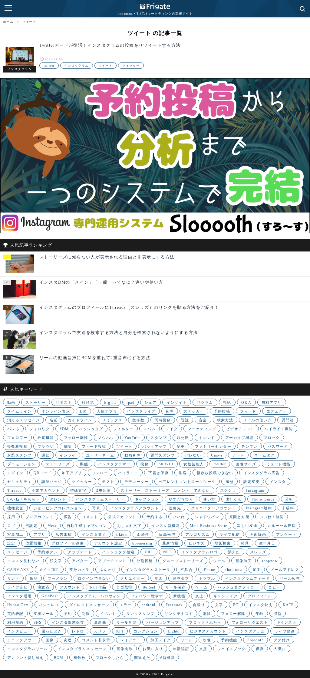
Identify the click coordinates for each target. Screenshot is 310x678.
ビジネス (197, 543)
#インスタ (287, 622)
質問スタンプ (162, 455)
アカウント (70, 587)
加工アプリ (72, 473)
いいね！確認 (271, 517)
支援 (203, 649)
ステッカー (194, 411)
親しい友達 (247, 526)
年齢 (260, 614)
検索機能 (46, 438)
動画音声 (132, 455)
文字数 (138, 420)
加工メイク (160, 640)
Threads (14, 490)
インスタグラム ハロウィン (94, 596)
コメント (90, 517)
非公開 (183, 438)
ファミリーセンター (213, 446)
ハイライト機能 (279, 429)
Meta (52, 526)
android (149, 605)
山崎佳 (143, 534)
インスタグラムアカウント (134, 508)
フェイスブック (231, 649)
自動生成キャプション (87, 526)
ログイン (15, 473)
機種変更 (15, 508)
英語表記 (15, 614)
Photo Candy (263, 499)
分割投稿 (145, 561)
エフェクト (276, 411)
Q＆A (246, 402)
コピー (274, 587)
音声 (170, 411)
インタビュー (19, 631)
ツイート (106, 65)
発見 (245, 543)
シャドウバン (207, 517)
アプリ (40, 534)
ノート (238, 455)
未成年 (288, 508)
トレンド (207, 438)
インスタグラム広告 (261, 473)
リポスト (64, 402)
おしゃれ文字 (129, 526)
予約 (68, 614)
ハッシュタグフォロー (238, 587)
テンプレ (249, 446)
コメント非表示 (96, 640)
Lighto (174, 631)
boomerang (142, 543)
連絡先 (175, 508)
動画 (11, 402)
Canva (216, 455)
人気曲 (280, 649)
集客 (183, 473)
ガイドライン (80, 420)
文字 (219, 605)
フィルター (123, 429)
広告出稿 (64, 534)
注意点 (44, 587)
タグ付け (282, 640)
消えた (234, 552)
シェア (150, 402)
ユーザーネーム (100, 455)
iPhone (209, 570)
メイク (172, 429)
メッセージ (17, 552)
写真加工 (15, 534)
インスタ (278, 482)
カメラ (100, 631)
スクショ (228, 490)
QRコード (43, 473)
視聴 (227, 402)
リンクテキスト (179, 614)
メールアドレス (285, 570)
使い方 (209, 499)
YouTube (132, 438)
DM (83, 411)
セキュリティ (19, 482)
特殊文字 (78, 490)
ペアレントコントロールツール (187, 482)
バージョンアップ (163, 622)
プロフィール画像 (67, 543)
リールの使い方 (257, 420)
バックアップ (154, 446)
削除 (207, 614)
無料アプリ (272, 402)
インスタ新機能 (165, 526)
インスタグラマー (114, 464)
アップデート (80, 552)
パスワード (278, 446)
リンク (13, 578)
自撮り (199, 605)
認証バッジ (51, 482)
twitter (49, 65)
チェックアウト (21, 640)
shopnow (270, 561)
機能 (84, 464)
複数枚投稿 (17, 446)
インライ (68, 455)
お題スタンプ (19, 455)
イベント (108, 614)
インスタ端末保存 (68, 622)
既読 (185, 420)
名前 (54, 420)
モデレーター (136, 482)
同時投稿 (163, 420)
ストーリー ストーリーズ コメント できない (165, 490)
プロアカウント (39, 517)
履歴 (230, 482)
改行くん (234, 499)
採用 (11, 517)
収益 (278, 614)
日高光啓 (167, 534)
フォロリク (39, 429)
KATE (288, 605)
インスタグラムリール (27, 649)
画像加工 (244, 561)
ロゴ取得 (124, 587)
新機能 (179, 596)
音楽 (203, 420)
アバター (80, 561)
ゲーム (202, 587)
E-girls (110, 402)
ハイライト (128, 473)
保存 (260, 649)
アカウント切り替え (25, 658)
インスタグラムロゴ (199, 552)
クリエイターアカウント (213, 508)
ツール (219, 561)
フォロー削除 (76, 438)
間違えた (142, 658)
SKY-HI (166, 464)
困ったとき (51, 631)
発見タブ (181, 578)
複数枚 (80, 658)
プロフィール (260, 596)
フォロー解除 (233, 614)
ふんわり (108, 570)
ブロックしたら (110, 658)
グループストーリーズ (183, 561)
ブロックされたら (205, 622)
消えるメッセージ (23, 420)
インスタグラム (76, 65)
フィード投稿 (94, 446)
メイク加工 (49, 570)
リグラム (205, 402)
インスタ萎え (94, 534)
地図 (159, 578)
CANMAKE (18, 570)
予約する (155, 517)
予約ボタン (48, 552)
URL (149, 552)
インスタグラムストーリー (100, 499)
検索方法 (225, 420)
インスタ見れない (23, 561)
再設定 (31, 526)
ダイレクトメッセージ (89, 605)
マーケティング (202, 429)
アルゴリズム (197, 534)
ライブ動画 (285, 631)
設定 (11, 543)
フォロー (100, 473)
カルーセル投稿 (281, 526)
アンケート (286, 534)
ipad (130, 402)
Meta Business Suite (208, 526)
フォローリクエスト (250, 622)
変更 (181, 446)
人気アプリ (107, 411)
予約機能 (229, 640)
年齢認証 (181, 649)
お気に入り (153, 649)
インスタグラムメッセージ (82, 649)
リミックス (112, 420)
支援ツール (44, 614)
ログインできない (94, 578)
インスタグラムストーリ (148, 570)
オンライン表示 (55, 411)
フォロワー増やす (147, 596)
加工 (257, 570)
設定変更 (251, 482)
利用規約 (15, 622)
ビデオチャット (240, 429)
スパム (149, 429)
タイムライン (19, 411)
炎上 (199, 596)
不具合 (186, 570)
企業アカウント (46, 490)
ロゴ (11, 526)
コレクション (146, 631)
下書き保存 (158, 473)
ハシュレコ (49, 605)
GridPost (49, 596)
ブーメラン (58, 578)
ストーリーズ (58, 464)
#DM (64, 429)
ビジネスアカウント (208, 631)
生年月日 (267, 543)
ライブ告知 (17, 587)
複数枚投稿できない (215, 473)
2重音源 (103, 490)
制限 (86, 614)
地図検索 (223, 543)
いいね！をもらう (23, 499)
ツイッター (131, 65)
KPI (120, 631)
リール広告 (290, 578)
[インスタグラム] (19, 56)
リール (187, 640)
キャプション (147, 499)
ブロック (272, 438)
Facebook (174, 605)
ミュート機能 (278, 464)
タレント (58, 499)
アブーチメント (112, 561)
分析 (289, 499)
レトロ (78, 631)
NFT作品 (98, 587)
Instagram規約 (259, 508)
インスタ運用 (19, 596)
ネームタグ (264, 455)
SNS (38, 622)
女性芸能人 (193, 464)
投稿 (144, 464)
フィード (248, 411)
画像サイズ (246, 464)
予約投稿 (222, 411)
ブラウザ (46, 446)
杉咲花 (88, 402)
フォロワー (17, 438)
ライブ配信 (229, 534)
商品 (33, 578)
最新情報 (170, 543)
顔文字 (56, 561)
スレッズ (258, 552)
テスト (108, 482)
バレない (193, 455)
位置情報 (33, 543)
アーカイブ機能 (239, 438)
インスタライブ (141, 411)
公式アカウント (122, 517)
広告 (68, 517)
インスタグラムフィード (247, 578)
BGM (59, 658)
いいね (179, 517)
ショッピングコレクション (58, 508)
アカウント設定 (108, 543)
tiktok (121, 534)
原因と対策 (239, 517)
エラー (126, 605)
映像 (207, 640)
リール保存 (175, 587)
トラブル (207, 578)
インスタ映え (261, 605)
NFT (167, 552)
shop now (233, 570)
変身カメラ (79, 570)
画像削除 (125, 649)
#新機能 (167, 658)
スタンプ (158, 438)
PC (236, 605)
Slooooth (255, 640)
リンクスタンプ (140, 614)
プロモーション (21, 464)
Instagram (255, 490)
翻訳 (68, 446)
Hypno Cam (18, 605)
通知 (45, 455)
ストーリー (35, 402)
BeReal (149, 587)
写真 (96, 508)
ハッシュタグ (91, 429)
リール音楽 (126, 622)
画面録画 (258, 534)
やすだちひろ (181, 499)
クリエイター (132, 578)
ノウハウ (106, 438)
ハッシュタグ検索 (118, 552)
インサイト (177, 402)
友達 (68, 640)
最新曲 (100, 622)
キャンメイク (225, 596)
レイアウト (130, 640)
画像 (50, 640)
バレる (13, 429)
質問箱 (288, 420)
